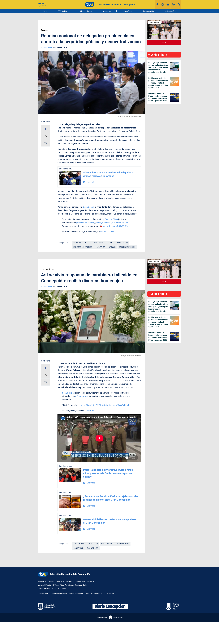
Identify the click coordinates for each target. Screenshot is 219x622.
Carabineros (106, 544)
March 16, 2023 (92, 410)
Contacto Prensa (76, 593)
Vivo (164, 43)
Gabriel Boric (122, 243)
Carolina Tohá (79, 243)
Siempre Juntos (86, 11)
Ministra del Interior (82, 247)
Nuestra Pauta (127, 11)
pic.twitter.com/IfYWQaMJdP (116, 405)
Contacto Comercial (59, 593)
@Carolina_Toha (110, 219)
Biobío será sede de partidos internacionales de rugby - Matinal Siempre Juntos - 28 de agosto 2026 (158, 83)
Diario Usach (88, 207)
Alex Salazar (79, 544)
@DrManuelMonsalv (85, 222)
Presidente (100, 247)
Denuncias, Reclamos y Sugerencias (99, 593)
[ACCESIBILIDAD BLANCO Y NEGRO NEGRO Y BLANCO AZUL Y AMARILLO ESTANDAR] (173, 4)
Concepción (78, 548)
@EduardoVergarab (119, 222)
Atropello (93, 544)
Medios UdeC (169, 11)
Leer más (89, 182)
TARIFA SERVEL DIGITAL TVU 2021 (52, 589)
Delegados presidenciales (101, 243)
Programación (148, 11)
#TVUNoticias (68, 393)
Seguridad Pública (127, 247)
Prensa (44, 30)
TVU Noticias (63, 11)
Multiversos (107, 11)
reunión (112, 247)
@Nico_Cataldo (102, 222)
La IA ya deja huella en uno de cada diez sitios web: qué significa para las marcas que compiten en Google (158, 67)
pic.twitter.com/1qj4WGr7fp (115, 226)
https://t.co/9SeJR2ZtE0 (92, 405)
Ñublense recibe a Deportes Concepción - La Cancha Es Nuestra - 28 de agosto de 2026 (158, 97)
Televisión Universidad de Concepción (70, 574)
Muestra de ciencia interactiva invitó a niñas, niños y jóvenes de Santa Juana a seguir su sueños (108, 473)
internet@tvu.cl (43, 593)
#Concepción (81, 396)
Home (45, 11)
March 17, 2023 (107, 231)
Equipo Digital (47, 47)
